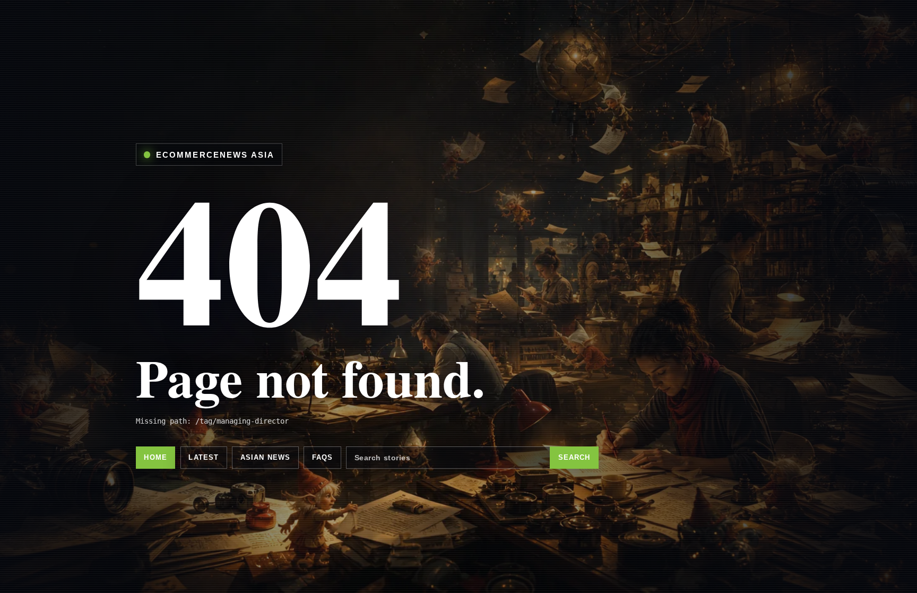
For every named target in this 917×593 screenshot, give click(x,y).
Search (574, 457)
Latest (203, 457)
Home (155, 457)
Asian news (265, 457)
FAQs (322, 457)
